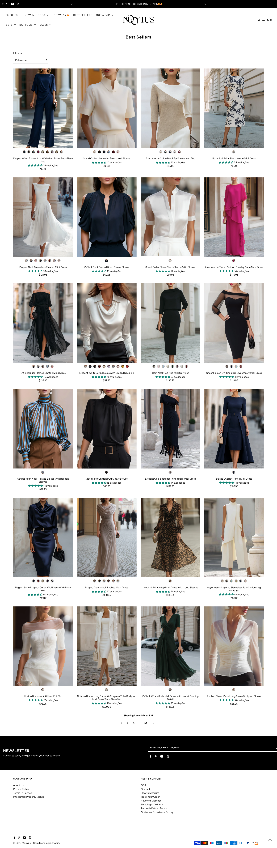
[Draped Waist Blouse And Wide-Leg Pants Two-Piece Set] (43, 108)
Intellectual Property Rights (28, 796)
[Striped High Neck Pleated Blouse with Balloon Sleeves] (43, 428)
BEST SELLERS (82, 15)
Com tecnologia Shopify (46, 842)
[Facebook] (2, 4)
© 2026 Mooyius (22, 842)
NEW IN (29, 15)
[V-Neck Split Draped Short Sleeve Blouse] (106, 217)
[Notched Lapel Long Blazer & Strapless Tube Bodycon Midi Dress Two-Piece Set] (106, 646)
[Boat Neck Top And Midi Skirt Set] (170, 323)
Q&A (143, 785)
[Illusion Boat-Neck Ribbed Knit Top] (43, 646)
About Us (18, 785)
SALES (43, 24)
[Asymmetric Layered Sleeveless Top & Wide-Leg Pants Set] (234, 537)
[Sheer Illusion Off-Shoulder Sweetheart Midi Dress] (234, 323)
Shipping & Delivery (152, 804)
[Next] (205, 4)
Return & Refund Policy (154, 808)
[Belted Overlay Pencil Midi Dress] (234, 428)
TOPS (41, 15)
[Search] (259, 20)
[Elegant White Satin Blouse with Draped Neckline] (106, 323)
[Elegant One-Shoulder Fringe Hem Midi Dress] (170, 428)
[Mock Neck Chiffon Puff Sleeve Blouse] (106, 428)
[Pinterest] (7, 4)
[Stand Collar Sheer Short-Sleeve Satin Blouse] (170, 217)
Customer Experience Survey (157, 812)
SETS (9, 24)
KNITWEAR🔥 (61, 15)
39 (145, 723)
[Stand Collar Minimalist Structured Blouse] (106, 108)
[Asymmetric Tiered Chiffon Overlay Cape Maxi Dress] (234, 217)
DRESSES (12, 15)
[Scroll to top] (270, 839)
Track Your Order (150, 796)
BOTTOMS (26, 24)
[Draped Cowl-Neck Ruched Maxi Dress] (106, 537)
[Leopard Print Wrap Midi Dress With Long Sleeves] (170, 537)
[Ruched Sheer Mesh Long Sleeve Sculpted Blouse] (234, 646)
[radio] (24, 152)
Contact (145, 789)
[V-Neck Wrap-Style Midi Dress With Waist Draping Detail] (170, 646)
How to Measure (150, 792)
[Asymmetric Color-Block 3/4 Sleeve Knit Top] (170, 108)
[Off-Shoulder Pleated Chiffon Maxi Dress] (43, 323)
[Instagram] (17, 4)
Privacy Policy (21, 789)
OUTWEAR (103, 15)
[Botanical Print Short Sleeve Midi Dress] (234, 108)
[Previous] (72, 4)
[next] (153, 723)
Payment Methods (151, 800)
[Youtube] (12, 4)
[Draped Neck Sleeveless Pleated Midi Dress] (43, 217)
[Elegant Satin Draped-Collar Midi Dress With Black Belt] (43, 537)
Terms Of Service (22, 792)
